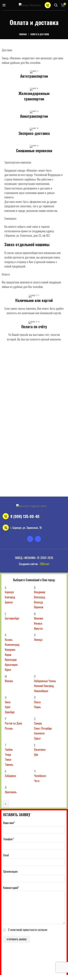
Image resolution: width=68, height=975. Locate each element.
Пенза (37, 702)
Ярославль (11, 792)
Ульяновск (40, 749)
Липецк (38, 640)
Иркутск (38, 628)
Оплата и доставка (25, 490)
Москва (9, 681)
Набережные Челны (45, 681)
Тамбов (9, 749)
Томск (8, 759)
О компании (44, 484)
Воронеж (38, 607)
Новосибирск (41, 691)
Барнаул (9, 592)
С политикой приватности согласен (27, 930)
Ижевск (38, 623)
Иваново (38, 618)
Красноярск (11, 665)
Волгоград (39, 597)
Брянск (9, 602)
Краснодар (11, 659)
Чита (36, 781)
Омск (7, 702)
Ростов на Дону (13, 723)
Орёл (7, 707)
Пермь (37, 707)
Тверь (8, 754)
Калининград (12, 644)
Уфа (36, 754)
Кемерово (10, 649)
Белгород (10, 597)
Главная (23, 34)
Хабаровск (10, 776)
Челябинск (40, 776)
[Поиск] (55, 5)
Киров (8, 655)
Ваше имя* (9, 823)
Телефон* (8, 839)
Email (6, 855)
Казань (9, 640)
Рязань (9, 728)
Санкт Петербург (43, 728)
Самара (38, 723)
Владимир (39, 592)
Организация (10, 871)
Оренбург (10, 712)
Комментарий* (11, 888)
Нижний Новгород (44, 686)
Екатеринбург (12, 618)
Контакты (45, 490)
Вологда (38, 602)
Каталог (30, 484)
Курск (8, 669)
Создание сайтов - (34, 564)
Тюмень (9, 764)
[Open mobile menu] (4, 5)
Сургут (37, 738)
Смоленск (39, 733)
